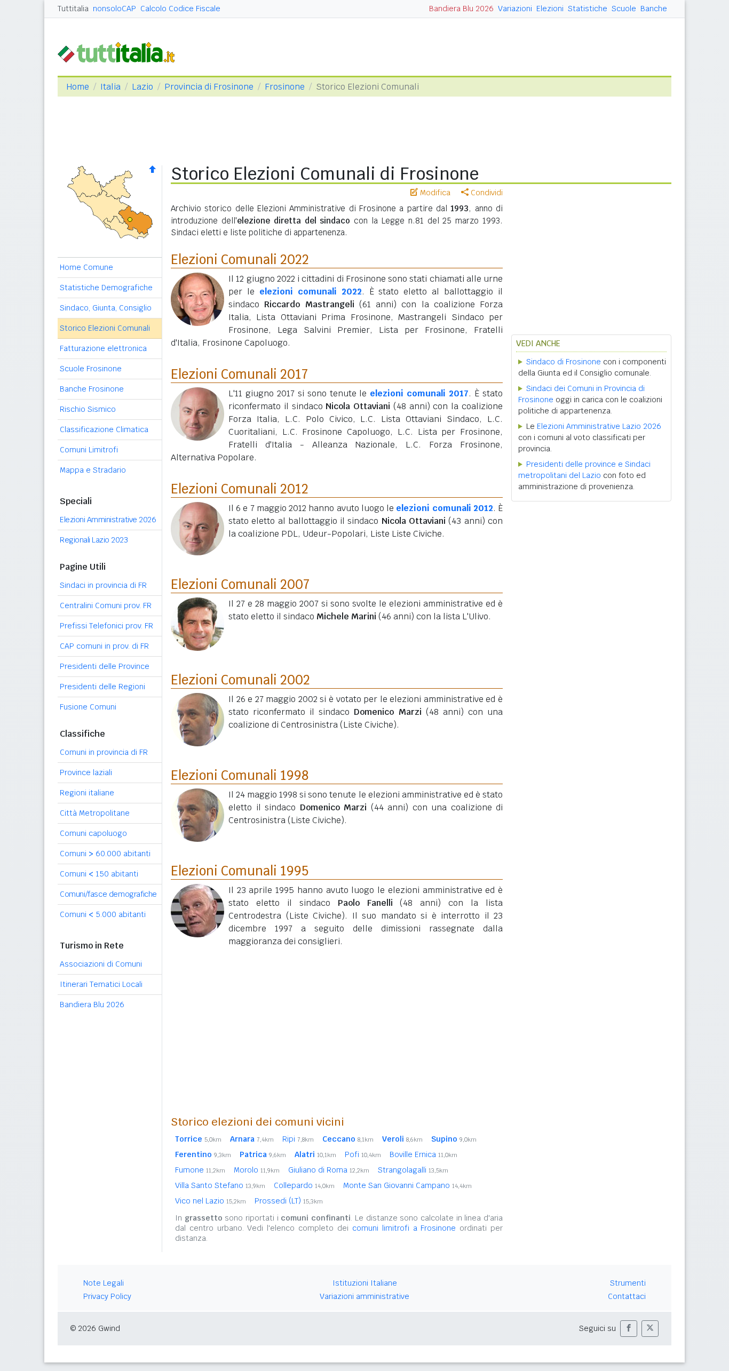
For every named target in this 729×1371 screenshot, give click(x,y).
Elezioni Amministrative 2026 (108, 519)
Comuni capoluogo (93, 833)
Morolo (257, 1170)
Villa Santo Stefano (220, 1185)
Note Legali (103, 1283)
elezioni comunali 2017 (419, 393)
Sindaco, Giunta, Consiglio (106, 308)
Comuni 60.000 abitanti (105, 853)
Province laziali (86, 772)
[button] (628, 1328)
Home (77, 86)
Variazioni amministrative (364, 1296)
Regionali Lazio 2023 (94, 540)
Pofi (363, 1154)
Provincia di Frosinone (208, 86)
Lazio (142, 86)
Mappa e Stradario (93, 470)
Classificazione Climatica (104, 429)
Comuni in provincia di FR (104, 752)
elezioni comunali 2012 (444, 508)
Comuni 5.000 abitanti (103, 914)
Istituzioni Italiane (364, 1283)
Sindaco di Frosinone (563, 361)
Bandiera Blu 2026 (461, 8)
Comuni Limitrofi (89, 450)
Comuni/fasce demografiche (108, 894)
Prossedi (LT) (289, 1201)
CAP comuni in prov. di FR (104, 646)
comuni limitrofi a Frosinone (404, 1228)
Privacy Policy (107, 1296)
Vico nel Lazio (210, 1201)
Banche (653, 8)
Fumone (200, 1170)
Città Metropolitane (95, 813)
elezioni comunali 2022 (310, 291)
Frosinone (285, 86)
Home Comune (86, 267)
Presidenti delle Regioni (102, 686)
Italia (110, 86)
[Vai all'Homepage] (121, 51)
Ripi (298, 1139)
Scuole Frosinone (91, 368)
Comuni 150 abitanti (99, 874)
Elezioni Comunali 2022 (240, 259)
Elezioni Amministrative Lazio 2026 (599, 426)
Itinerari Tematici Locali (101, 984)
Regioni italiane (87, 793)
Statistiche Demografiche (106, 287)
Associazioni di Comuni (101, 964)
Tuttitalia (73, 8)
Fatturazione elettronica (103, 348)
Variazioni (515, 8)
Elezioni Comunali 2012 (239, 489)
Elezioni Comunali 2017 (239, 374)
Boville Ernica (423, 1154)
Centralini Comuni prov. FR (106, 605)
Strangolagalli (413, 1170)
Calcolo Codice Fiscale (180, 8)
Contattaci (627, 1296)
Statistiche (587, 8)
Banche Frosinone (92, 389)
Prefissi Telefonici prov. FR (106, 626)
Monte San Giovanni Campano (407, 1185)
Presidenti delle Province (104, 666)
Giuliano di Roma (328, 1170)
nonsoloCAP (114, 8)
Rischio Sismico (88, 409)
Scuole (624, 8)
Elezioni (550, 8)
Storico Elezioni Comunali (105, 328)
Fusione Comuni (88, 707)
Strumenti (628, 1283)
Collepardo (304, 1185)
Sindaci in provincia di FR (103, 585)
